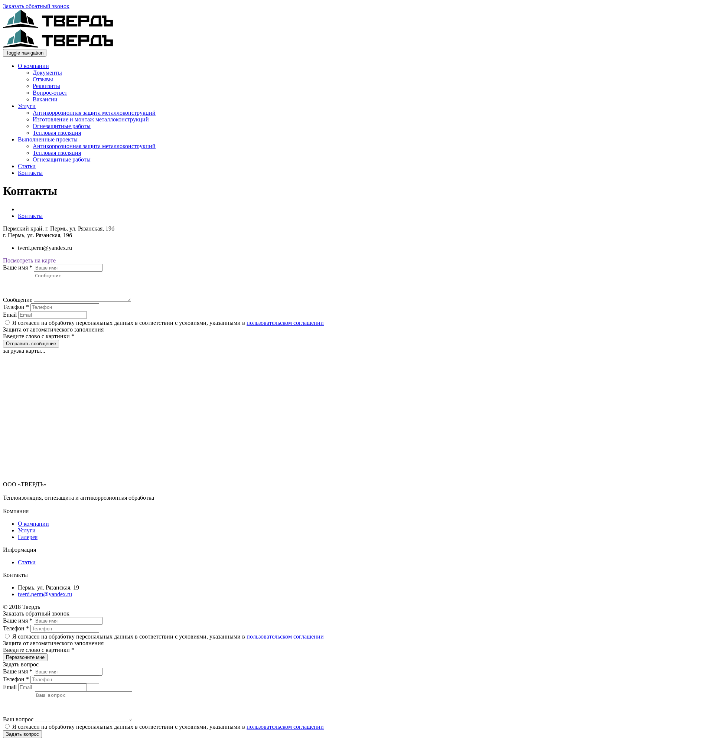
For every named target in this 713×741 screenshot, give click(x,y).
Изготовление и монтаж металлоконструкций (91, 119)
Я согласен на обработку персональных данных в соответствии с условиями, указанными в (167, 323)
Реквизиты (46, 86)
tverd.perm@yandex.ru (45, 594)
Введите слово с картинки (38, 336)
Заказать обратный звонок (36, 6)
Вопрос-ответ (50, 92)
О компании (33, 66)
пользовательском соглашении (285, 323)
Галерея (28, 537)
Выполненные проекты (48, 139)
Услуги (27, 106)
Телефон (16, 307)
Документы (47, 72)
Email (10, 314)
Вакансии (45, 99)
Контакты (30, 173)
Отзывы (43, 79)
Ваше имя (17, 267)
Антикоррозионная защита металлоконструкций (94, 113)
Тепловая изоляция (57, 133)
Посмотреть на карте (29, 260)
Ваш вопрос (19, 719)
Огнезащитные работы (62, 126)
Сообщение (18, 300)
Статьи (27, 166)
